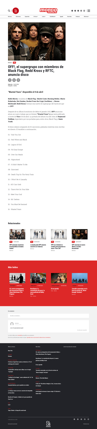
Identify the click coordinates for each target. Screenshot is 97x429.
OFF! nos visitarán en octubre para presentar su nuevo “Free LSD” (58, 246)
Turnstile (74, 285)
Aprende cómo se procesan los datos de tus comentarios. (39, 337)
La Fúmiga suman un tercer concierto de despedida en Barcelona (20, 392)
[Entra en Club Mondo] (47, 424)
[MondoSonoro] (48, 10)
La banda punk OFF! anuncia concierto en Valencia (38, 246)
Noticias (10, 16)
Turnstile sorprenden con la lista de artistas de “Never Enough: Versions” (79, 290)
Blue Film (10, 350)
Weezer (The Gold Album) (42, 378)
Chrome (10, 356)
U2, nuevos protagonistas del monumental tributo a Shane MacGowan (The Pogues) (16, 291)
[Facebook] (78, 419)
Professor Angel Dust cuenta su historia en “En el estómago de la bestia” (20, 363)
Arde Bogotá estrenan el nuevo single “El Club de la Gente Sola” (48, 392)
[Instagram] (81, 419)
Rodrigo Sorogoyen (55, 285)
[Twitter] (74, 419)
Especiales (27, 16)
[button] (15, 11)
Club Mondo (52, 16)
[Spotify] (84, 419)
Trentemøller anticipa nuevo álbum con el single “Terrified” (19, 370)
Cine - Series (33, 296)
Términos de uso (86, 423)
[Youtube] (88, 419)
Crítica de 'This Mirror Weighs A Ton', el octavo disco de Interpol (48, 385)
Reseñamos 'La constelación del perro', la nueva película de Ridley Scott (37, 291)
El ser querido (55, 289)
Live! (9, 404)
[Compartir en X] (14, 80)
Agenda (61, 16)
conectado (20, 335)
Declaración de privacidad (12, 423)
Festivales (69, 16)
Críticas (35, 16)
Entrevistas (18, 16)
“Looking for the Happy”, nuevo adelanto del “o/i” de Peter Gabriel (20, 378)
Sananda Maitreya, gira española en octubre (18, 385)
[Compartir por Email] (18, 80)
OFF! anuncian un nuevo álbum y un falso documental (78, 246)
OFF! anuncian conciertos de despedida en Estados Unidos (16, 246)
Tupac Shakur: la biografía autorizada (17, 410)
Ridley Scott (33, 285)
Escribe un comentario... (15, 315)
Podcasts (78, 16)
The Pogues (12, 285)
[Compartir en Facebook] (10, 80)
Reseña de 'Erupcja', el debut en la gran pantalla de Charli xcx (20, 398)
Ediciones (86, 16)
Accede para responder (82, 330)
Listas (43, 16)
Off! (14, 62)
